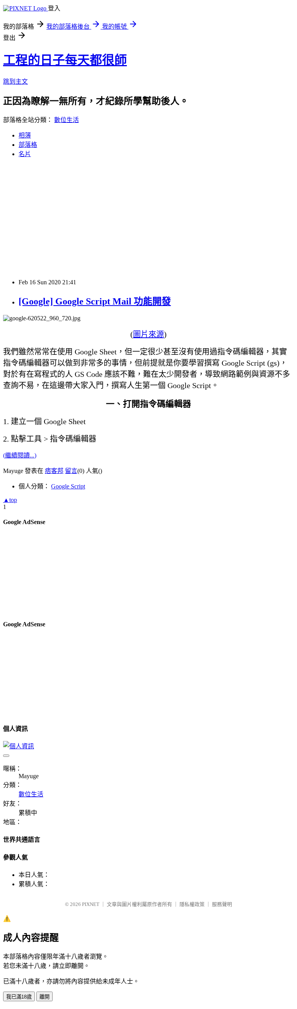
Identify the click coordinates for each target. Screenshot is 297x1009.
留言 (71, 471)
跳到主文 (15, 81)
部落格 (28, 144)
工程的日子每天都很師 (65, 60)
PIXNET (90, 904)
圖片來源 (148, 334)
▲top (10, 500)
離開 (44, 997)
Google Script (68, 486)
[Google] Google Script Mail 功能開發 (95, 301)
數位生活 (66, 120)
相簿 (25, 135)
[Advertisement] (148, 218)
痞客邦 (54, 471)
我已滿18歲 (19, 997)
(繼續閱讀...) (19, 455)
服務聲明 (222, 904)
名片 (25, 154)
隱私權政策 (192, 904)
